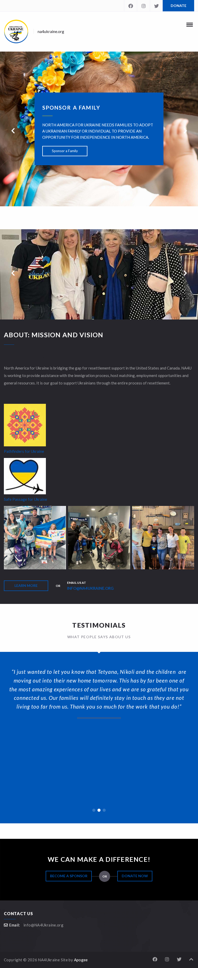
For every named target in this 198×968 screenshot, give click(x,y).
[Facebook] (130, 5)
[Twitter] (156, 5)
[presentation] (13, 131)
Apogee (81, 959)
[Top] (191, 959)
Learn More (26, 585)
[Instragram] (143, 5)
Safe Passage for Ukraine (25, 499)
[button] (93, 810)
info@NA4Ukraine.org (90, 588)
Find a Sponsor (65, 131)
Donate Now (135, 876)
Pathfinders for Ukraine (24, 451)
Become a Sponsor (68, 876)
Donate (178, 5)
